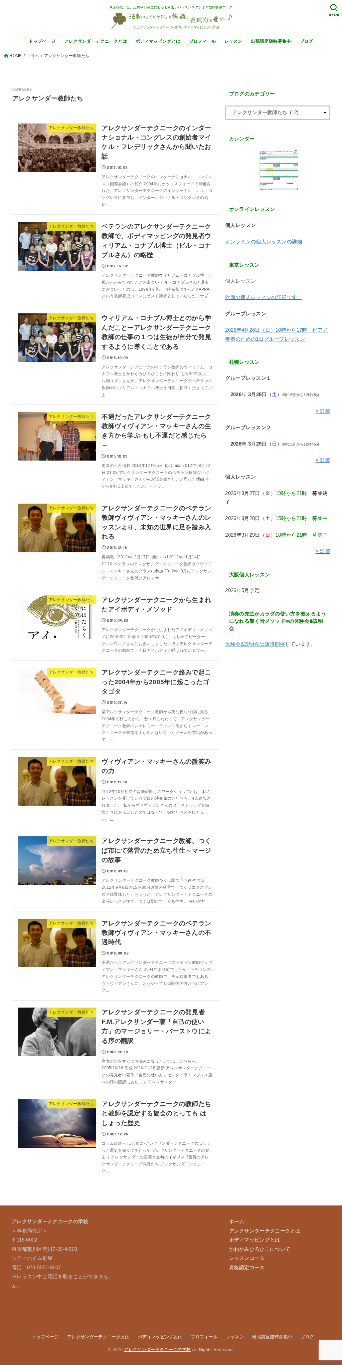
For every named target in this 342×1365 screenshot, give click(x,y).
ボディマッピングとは (158, 41)
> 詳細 (323, 411)
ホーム (236, 1221)
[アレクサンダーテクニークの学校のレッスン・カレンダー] (277, 170)
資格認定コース (247, 1267)
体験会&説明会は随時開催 (255, 644)
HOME (15, 56)
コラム (33, 56)
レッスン (233, 41)
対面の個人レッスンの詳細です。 (263, 297)
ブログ (306, 41)
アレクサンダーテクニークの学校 (157, 1349)
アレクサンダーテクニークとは (95, 41)
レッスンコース (247, 1258)
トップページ (42, 41)
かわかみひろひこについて (260, 1249)
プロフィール (202, 41)
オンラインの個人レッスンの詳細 (263, 241)
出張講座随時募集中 (271, 41)
